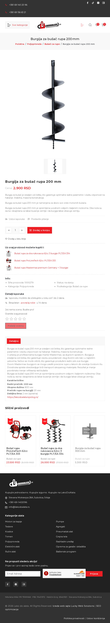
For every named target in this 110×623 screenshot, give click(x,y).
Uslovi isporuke (17, 219)
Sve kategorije (19, 25)
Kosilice (9, 531)
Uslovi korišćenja (96, 618)
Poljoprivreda (34, 44)
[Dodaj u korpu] (31, 420)
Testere (9, 526)
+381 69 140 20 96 (18, 5)
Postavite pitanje (40, 219)
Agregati (60, 526)
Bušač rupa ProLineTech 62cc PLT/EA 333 (35, 260)
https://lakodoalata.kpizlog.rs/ (22, 397)
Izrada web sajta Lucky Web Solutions (73, 606)
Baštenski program (66, 551)
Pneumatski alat (64, 531)
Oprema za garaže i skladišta (71, 546)
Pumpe (60, 521)
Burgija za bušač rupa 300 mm (88, 450)
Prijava (94, 574)
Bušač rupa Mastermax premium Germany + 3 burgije (41, 267)
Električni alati (12, 546)
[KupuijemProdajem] (102, 3)
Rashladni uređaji (65, 541)
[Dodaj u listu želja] (31, 427)
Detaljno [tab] (13, 341)
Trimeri (9, 536)
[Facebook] (86, 3)
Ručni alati (10, 551)
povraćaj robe (28, 302)
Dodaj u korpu (41, 230)
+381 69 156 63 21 (17, 12)
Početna (19, 44)
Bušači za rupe (52, 44)
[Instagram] (97, 3)
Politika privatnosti (74, 618)
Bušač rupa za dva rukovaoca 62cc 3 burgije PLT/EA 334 (42, 253)
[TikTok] (92, 3)
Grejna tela (61, 536)
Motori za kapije (13, 521)
